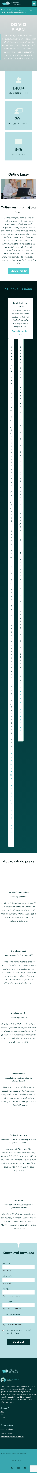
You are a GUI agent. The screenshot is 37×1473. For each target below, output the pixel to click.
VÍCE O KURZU (18, 270)
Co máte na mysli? (12, 1314)
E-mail (6, 1289)
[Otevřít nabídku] (34, 3)
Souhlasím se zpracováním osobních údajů (18, 1332)
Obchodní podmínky (5, 1453)
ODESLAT (18, 1341)
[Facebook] (12, 1468)
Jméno (6, 1264)
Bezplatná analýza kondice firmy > (16, 12)
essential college (7, 1429)
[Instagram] (18, 1468)
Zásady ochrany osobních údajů (19, 1453)
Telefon (7, 1302)
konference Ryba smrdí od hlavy (12, 1437)
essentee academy (7, 1433)
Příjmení (7, 1276)
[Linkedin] (25, 1468)
